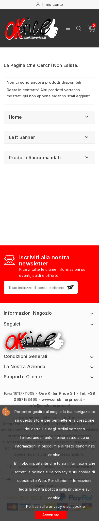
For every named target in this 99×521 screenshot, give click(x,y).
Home (15, 117)
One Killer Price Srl (57, 393)
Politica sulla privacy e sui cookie (55, 506)
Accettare (50, 515)
